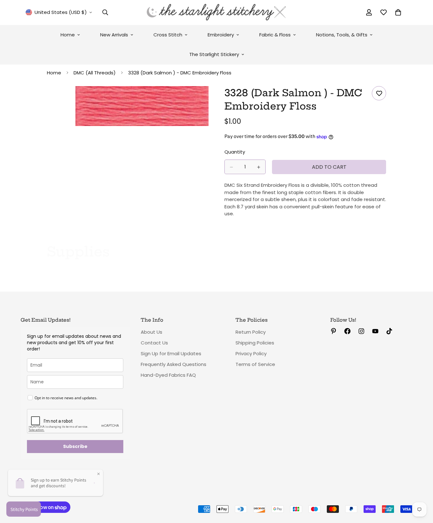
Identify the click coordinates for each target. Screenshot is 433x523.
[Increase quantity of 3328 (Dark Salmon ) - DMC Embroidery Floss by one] (258, 167)
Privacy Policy (251, 353)
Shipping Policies (255, 342)
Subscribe (75, 446)
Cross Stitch (167, 34)
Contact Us (154, 342)
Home (68, 34)
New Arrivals (114, 34)
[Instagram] (361, 331)
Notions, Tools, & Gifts (341, 34)
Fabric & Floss (275, 34)
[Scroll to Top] (420, 488)
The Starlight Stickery (214, 54)
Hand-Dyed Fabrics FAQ (168, 375)
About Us (151, 332)
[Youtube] (375, 331)
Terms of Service (255, 364)
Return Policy (251, 332)
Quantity (234, 152)
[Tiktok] (389, 331)
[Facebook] (347, 331)
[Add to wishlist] (379, 93)
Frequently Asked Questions (173, 364)
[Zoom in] (203, 99)
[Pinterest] (333, 331)
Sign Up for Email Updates (171, 353)
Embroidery (221, 34)
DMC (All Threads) (95, 72)
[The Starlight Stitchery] (216, 12)
